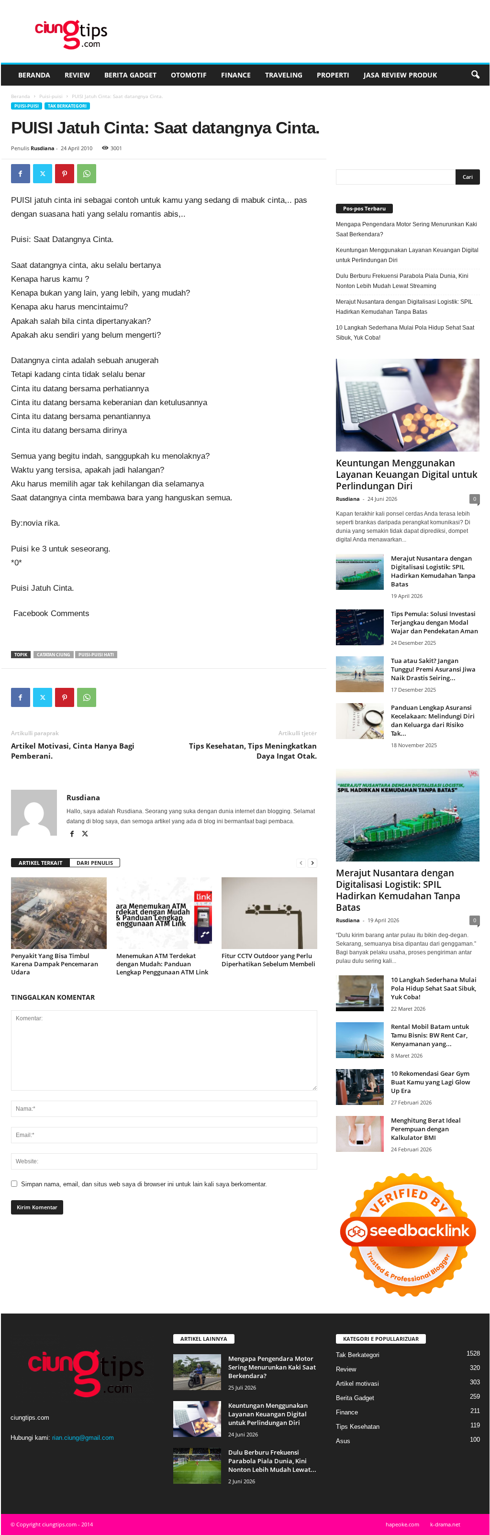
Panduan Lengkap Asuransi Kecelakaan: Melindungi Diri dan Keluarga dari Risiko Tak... (433, 720)
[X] (42, 173)
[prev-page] (301, 863)
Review (77, 74)
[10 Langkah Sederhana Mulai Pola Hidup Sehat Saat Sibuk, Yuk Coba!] (360, 993)
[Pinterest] (64, 173)
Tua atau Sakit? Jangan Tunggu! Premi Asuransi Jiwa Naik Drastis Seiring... (433, 669)
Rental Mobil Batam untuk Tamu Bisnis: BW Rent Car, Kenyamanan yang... (430, 1035)
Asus (343, 1441)
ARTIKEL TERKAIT (40, 862)
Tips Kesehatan (357, 1426)
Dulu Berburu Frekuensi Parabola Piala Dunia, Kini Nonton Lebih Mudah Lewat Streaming (402, 281)
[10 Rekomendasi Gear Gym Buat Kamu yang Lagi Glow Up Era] (360, 1087)
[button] (475, 75)
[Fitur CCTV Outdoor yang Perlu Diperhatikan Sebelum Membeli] (269, 913)
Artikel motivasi (357, 1383)
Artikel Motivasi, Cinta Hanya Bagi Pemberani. (72, 751)
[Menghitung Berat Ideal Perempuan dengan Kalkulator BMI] (360, 1134)
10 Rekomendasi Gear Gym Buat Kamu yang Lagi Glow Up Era (430, 1082)
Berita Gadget (130, 74)
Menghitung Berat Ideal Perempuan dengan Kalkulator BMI (426, 1129)
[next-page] (312, 863)
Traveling (283, 74)
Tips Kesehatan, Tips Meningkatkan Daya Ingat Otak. (253, 751)
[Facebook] (20, 173)
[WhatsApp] (86, 173)
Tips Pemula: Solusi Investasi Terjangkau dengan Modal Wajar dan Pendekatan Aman (434, 622)
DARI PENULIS (95, 862)
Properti (333, 74)
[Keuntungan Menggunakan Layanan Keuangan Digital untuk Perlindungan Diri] (408, 405)
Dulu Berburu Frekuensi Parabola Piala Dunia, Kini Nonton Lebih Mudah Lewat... (272, 1461)
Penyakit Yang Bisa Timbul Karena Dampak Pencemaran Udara (54, 963)
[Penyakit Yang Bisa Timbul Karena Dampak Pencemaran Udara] (59, 913)
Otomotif (189, 74)
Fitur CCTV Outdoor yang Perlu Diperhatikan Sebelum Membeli (268, 959)
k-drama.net (445, 1524)
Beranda (34, 74)
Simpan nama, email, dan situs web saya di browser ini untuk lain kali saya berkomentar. (144, 1184)
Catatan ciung (53, 655)
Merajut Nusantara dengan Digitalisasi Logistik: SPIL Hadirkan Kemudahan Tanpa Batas (404, 306)
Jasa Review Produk (400, 74)
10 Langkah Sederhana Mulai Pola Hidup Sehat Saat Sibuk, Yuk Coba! (405, 332)
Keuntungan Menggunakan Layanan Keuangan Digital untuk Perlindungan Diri (407, 255)
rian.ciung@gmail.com (83, 1437)
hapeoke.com (402, 1524)
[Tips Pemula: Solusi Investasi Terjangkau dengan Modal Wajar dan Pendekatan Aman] (360, 627)
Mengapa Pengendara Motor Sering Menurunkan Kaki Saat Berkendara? (406, 229)
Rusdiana (43, 148)
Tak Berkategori (67, 106)
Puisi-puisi (51, 96)
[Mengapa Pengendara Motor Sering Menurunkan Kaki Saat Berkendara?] (197, 1372)
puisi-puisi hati (96, 655)
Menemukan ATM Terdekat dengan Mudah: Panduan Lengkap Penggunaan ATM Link (162, 963)
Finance (236, 74)
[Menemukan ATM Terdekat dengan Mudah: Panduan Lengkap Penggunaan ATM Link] (164, 913)
